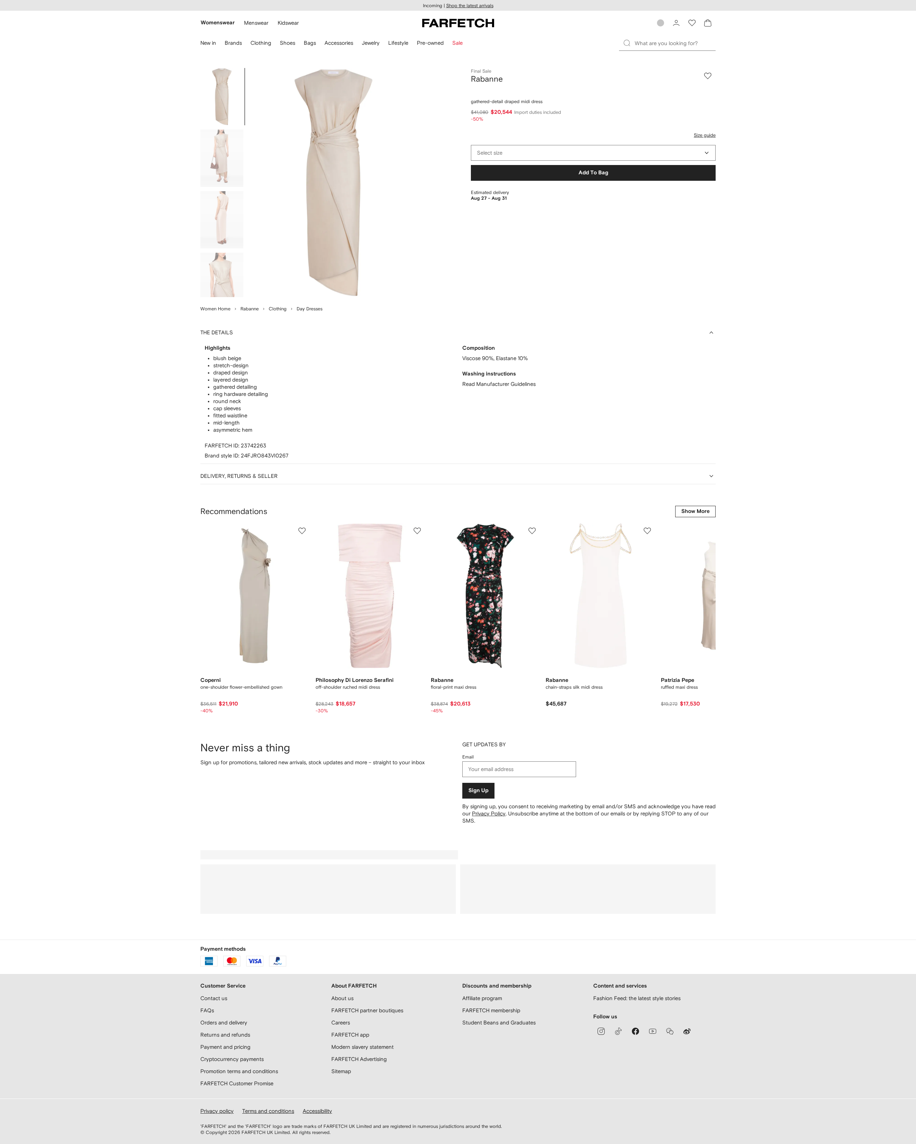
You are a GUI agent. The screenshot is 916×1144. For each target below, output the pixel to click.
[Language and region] (660, 23)
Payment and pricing (225, 1047)
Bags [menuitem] (310, 42)
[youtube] (653, 1031)
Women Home (215, 308)
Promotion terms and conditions (239, 1071)
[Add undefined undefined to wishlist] (302, 531)
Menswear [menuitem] (256, 22)
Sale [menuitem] (457, 42)
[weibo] (687, 1031)
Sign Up (478, 790)
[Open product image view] (333, 182)
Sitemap (341, 1071)
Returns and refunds (225, 1034)
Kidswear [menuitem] (288, 22)
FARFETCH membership (491, 1010)
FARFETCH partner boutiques (367, 1010)
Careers (340, 1022)
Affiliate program (482, 998)
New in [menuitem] (208, 42)
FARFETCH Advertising (359, 1059)
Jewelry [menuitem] (371, 42)
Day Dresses (309, 308)
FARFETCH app (350, 1034)
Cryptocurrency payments (232, 1059)
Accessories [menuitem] (339, 42)
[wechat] (670, 1031)
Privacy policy (217, 1111)
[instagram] (601, 1031)
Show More (695, 511)
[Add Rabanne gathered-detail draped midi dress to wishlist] (708, 76)
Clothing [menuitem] (260, 42)
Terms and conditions (268, 1111)
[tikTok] (618, 1031)
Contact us (213, 998)
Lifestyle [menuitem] (398, 42)
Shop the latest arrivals (469, 5)
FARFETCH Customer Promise (236, 1083)
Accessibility (317, 1111)
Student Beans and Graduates (499, 1022)
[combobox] (593, 153)
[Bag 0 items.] (708, 23)
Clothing (278, 308)
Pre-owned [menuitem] (430, 42)
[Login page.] (676, 23)
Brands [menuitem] (233, 42)
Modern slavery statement (362, 1047)
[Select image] (221, 96)
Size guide (705, 135)
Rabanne (249, 308)
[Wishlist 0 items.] (692, 23)
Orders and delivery (223, 1022)
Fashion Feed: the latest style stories (637, 998)
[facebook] (635, 1031)
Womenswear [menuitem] (218, 22)
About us (342, 998)
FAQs (207, 1010)
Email (468, 757)
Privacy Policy (489, 813)
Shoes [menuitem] (287, 42)
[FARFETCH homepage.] (458, 23)
